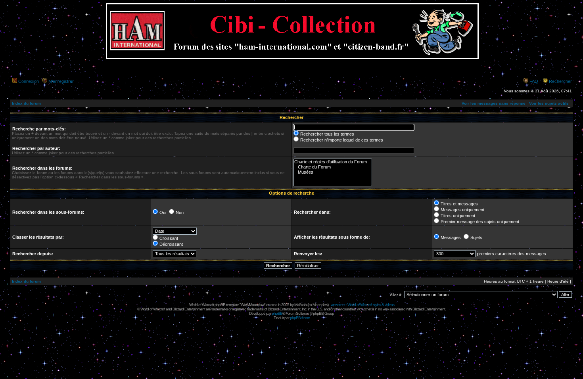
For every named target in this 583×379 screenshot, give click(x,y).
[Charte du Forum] (332, 167)
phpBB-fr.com (300, 318)
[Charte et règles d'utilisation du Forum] (332, 162)
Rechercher (560, 81)
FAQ (533, 81)
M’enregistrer (61, 81)
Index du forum (26, 103)
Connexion (28, 81)
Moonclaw (320, 304)
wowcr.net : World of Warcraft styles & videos (362, 304)
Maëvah (300, 304)
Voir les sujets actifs (549, 103)
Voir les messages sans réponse (493, 103)
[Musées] (332, 172)
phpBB (277, 313)
